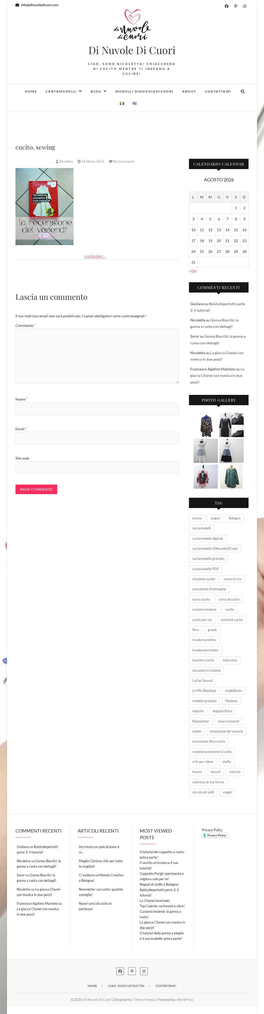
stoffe (226, 762)
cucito (229, 609)
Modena (231, 701)
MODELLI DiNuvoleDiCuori (145, 91)
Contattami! (166, 986)
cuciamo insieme (204, 609)
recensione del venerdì (226, 731)
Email (21, 429)
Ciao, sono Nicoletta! (126, 986)
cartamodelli (201, 528)
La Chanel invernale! (155, 901)
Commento (25, 325)
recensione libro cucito (208, 741)
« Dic (193, 271)
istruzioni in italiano (206, 670)
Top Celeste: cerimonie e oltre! (162, 906)
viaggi (227, 792)
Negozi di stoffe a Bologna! (159, 884)
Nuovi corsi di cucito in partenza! (95, 906)
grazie (212, 630)
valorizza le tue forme (208, 782)
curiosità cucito (232, 620)
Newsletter (200, 721)
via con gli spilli (203, 792)
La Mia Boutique (204, 690)
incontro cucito (203, 660)
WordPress (185, 1000)
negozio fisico (222, 711)
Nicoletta (66, 161)
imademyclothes (204, 640)
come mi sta (233, 579)
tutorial (234, 772)
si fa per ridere (202, 762)
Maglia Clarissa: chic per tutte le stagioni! (101, 863)
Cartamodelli (61, 91)
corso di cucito (229, 599)
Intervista (230, 660)
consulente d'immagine (209, 589)
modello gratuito (204, 701)
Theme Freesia (144, 1000)
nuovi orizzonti (228, 721)
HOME (31, 91)
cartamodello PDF (205, 569)
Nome (21, 399)
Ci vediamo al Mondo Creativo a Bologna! (101, 878)
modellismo (233, 690)
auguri (215, 518)
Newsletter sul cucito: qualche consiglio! (101, 892)
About (189, 91)
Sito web (22, 458)
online (196, 731)
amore (197, 518)
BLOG (96, 91)
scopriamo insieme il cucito (212, 752)
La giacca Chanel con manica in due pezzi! (217, 375)
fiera (195, 630)
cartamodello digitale (207, 538)
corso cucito (201, 599)
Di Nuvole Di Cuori (132, 50)
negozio (198, 711)
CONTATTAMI (218, 91)
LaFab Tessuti (202, 680)
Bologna (235, 518)
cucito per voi (202, 620)
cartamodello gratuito (208, 558)
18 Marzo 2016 (92, 161)
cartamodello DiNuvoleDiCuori (215, 548)
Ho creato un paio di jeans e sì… (99, 849)
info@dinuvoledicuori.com (39, 5)
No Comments (124, 161)
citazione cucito (203, 579)
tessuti (216, 772)
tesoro (197, 772)
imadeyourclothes (205, 650)
